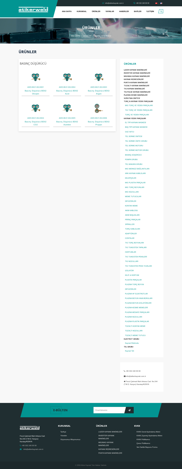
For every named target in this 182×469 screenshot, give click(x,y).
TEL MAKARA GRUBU (133, 164)
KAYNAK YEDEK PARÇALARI (135, 118)
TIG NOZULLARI (131, 261)
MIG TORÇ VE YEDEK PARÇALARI (139, 105)
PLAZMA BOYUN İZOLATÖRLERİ (138, 303)
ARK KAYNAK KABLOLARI (135, 173)
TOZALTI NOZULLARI (134, 331)
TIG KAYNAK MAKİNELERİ (134, 88)
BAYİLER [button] (137, 11)
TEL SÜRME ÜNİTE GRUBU (136, 141)
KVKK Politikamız (143, 439)
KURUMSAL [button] (82, 11)
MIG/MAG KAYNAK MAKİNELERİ (137, 76)
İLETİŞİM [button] (150, 11)
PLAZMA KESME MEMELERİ (136, 308)
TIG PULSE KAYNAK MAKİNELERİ (137, 92)
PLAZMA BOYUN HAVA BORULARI (138, 298)
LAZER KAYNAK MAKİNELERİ (135, 70)
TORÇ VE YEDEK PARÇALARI (137, 115)
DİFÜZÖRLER (130, 201)
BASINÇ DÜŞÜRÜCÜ (133, 155)
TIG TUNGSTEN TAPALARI (136, 247)
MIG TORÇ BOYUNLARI (134, 187)
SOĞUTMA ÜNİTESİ (132, 98)
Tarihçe (63, 432)
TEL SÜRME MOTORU (134, 146)
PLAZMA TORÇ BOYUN (134, 284)
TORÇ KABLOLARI (132, 229)
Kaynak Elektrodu (132, 343)
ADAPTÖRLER (131, 234)
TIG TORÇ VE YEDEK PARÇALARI (138, 110)
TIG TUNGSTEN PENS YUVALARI (138, 266)
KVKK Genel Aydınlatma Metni (148, 432)
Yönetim (63, 436)
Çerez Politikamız (143, 443)
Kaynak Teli (129, 351)
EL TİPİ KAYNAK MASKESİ (135, 122)
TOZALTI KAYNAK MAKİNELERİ (136, 85)
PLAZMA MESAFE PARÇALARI (137, 312)
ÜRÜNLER (96, 11)
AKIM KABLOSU (131, 210)
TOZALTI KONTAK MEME (135, 326)
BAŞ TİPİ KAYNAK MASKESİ (136, 127)
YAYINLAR (109, 11)
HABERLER (124, 11)
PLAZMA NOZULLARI (133, 317)
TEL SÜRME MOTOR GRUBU (137, 150)
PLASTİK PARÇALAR (133, 280)
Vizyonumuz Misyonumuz (70, 439)
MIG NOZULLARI (132, 192)
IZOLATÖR (129, 271)
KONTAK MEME (131, 206)
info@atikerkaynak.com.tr (114, 3)
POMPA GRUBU (131, 159)
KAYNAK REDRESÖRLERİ (133, 79)
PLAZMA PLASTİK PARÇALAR (137, 321)
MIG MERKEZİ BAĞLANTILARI (137, 169)
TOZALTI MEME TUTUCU (135, 335)
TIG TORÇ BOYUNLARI (134, 243)
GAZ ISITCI (129, 132)
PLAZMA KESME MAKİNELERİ (135, 95)
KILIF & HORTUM (132, 275)
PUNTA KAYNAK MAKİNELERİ (136, 82)
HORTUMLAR (130, 252)
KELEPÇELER (130, 178)
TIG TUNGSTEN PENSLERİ (136, 257)
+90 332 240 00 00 (142, 3)
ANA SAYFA (67, 11)
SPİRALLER (129, 224)
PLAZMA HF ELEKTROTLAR (136, 294)
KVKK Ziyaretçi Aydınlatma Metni (149, 436)
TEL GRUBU (128, 347)
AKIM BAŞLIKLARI (132, 215)
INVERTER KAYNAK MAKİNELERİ (137, 73)
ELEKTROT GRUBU (131, 339)
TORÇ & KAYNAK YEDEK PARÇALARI (138, 101)
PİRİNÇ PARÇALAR (132, 220)
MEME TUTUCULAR (133, 196)
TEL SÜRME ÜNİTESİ (133, 136)
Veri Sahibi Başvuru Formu (147, 447)
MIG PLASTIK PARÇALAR (135, 183)
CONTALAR (129, 238)
